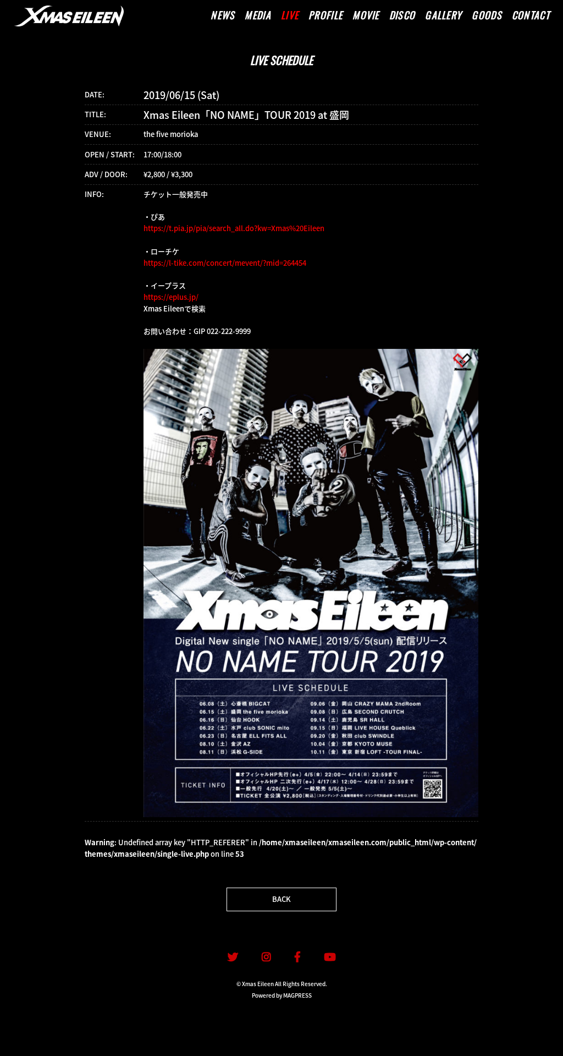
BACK (281, 899)
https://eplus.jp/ (170, 297)
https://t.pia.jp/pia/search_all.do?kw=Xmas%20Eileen (233, 228)
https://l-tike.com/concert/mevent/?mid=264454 (224, 263)
